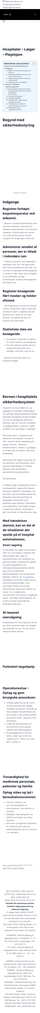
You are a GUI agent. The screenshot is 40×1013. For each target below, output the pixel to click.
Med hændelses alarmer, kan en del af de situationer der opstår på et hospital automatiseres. (19, 91)
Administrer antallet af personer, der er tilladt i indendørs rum (20, 75)
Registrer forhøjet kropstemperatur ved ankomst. (19, 71)
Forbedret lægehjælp (15, 98)
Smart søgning (13, 94)
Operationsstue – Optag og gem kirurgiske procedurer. (18, 101)
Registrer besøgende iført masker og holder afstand (19, 79)
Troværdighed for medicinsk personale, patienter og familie (17, 105)
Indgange (9, 68)
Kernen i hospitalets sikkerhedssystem (13, 85)
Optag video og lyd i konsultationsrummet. (15, 108)
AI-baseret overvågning (15, 96)
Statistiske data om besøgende (18, 82)
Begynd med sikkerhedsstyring (16, 66)
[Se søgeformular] (35, 14)
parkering (30, 577)
